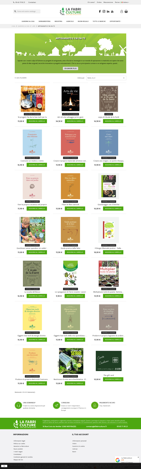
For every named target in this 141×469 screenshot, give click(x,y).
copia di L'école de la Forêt (108, 117)
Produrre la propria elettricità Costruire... (32, 379)
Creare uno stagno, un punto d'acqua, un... (109, 161)
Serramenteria (44, 21)
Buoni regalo (83, 21)
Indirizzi (75, 449)
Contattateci (17, 454)
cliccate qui (121, 467)
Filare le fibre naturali (70, 205)
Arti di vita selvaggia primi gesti (70, 117)
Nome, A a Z (106, 78)
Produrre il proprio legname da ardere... (108, 336)
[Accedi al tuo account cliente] (121, 12)
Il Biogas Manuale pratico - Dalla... (109, 248)
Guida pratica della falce (70, 248)
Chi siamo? (91, 2)
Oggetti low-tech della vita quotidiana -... (70, 336)
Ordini (74, 443)
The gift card (109, 375)
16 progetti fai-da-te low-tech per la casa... (32, 117)
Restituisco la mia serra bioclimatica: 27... (70, 379)
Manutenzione (108, 2)
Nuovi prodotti (18, 449)
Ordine (99, 2)
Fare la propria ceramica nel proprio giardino (32, 205)
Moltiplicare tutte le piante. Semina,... (108, 292)
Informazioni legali (19, 441)
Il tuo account (80, 434)
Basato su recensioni (127, 462)
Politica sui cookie (19, 443)
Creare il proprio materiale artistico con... (70, 161)
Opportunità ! (115, 21)
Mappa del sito (18, 460)
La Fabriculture (126, 458)
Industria (58, 21)
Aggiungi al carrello (37, 121)
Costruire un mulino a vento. (32, 161)
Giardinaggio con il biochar (109, 205)
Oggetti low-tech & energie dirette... (32, 336)
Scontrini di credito (78, 446)
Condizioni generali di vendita (23, 457)
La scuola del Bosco (32, 292)
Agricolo (70, 21)
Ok (4, 466)
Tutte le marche (99, 21)
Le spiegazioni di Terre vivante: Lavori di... (70, 292)
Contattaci (32, 2)
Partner (117, 2)
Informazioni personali (79, 441)
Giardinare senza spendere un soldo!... (32, 248)
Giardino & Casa (28, 21)
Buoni (74, 452)
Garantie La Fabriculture (21, 446)
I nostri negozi (18, 452)
